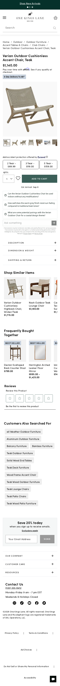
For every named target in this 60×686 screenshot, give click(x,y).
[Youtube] (30, 603)
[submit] (54, 28)
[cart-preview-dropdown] (55, 17)
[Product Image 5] (47, 142)
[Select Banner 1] (29, 7)
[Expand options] (55, 243)
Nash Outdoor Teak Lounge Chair (39, 304)
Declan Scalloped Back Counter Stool (15, 366)
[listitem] (23, 431)
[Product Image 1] (15, 142)
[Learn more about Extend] (47, 157)
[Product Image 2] (23, 142)
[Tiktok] (22, 603)
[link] (30, 243)
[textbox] (8, 179)
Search (10, 27)
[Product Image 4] (39, 142)
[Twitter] (44, 603)
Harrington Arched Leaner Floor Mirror (39, 368)
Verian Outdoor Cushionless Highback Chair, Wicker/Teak (13, 307)
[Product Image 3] (31, 142)
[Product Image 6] (55, 142)
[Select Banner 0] (27, 7)
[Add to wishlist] (18, 178)
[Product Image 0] (6, 142)
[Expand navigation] (7, 17)
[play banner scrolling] (32, 7)
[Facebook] (37, 603)
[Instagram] (15, 603)
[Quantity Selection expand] (11, 179)
